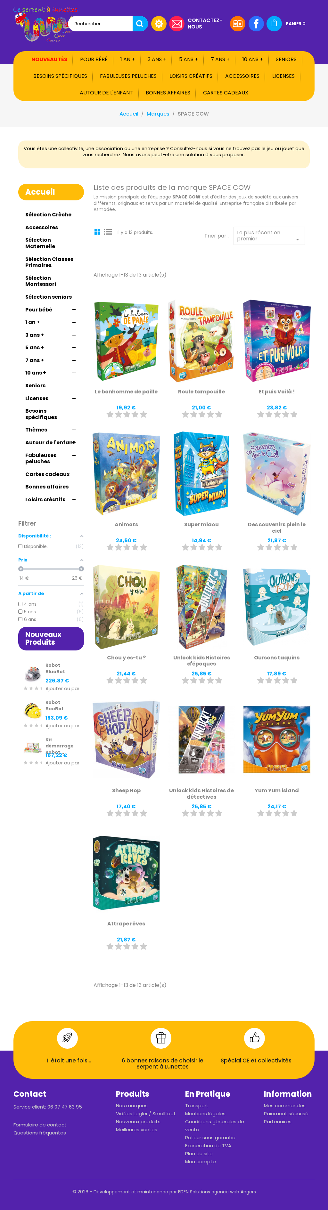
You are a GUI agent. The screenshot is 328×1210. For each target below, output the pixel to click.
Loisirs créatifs (190, 76)
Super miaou (201, 524)
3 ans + (157, 59)
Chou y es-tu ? (126, 657)
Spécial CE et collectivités (256, 1060)
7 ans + (220, 59)
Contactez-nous (205, 23)
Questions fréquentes (39, 1132)
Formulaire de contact (40, 1124)
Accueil (40, 192)
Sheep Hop (126, 790)
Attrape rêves (126, 923)
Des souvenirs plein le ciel (277, 528)
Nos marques (132, 1105)
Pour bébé (94, 59)
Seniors (286, 59)
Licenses (283, 76)
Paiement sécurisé (286, 1113)
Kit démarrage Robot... (59, 746)
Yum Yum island (277, 790)
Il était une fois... (69, 1060)
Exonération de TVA (208, 1145)
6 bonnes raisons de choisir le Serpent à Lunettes (162, 1064)
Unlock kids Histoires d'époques (201, 661)
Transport (197, 1105)
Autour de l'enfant (106, 92)
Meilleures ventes (136, 1129)
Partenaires (277, 1121)
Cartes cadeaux (225, 92)
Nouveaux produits (138, 1121)
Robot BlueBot (55, 668)
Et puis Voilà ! (276, 391)
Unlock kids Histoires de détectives (201, 794)
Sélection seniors (48, 297)
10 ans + (252, 59)
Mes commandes (285, 1105)
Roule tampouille (201, 391)
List (108, 231)
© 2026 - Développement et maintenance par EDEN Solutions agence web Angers (164, 1192)
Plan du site (199, 1153)
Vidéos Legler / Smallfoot (146, 1113)
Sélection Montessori (40, 281)
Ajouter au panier (65, 689)
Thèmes (36, 429)
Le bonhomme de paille (126, 391)
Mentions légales (205, 1113)
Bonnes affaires (168, 92)
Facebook (256, 23)
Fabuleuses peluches (128, 76)
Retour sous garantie (210, 1137)
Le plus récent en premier (269, 236)
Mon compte (200, 1161)
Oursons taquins (276, 657)
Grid (98, 231)
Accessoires (242, 76)
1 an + (127, 59)
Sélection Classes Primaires (49, 262)
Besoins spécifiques (60, 76)
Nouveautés (49, 59)
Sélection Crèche (48, 214)
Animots (126, 524)
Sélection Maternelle (40, 243)
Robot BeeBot (54, 705)
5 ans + (188, 59)
